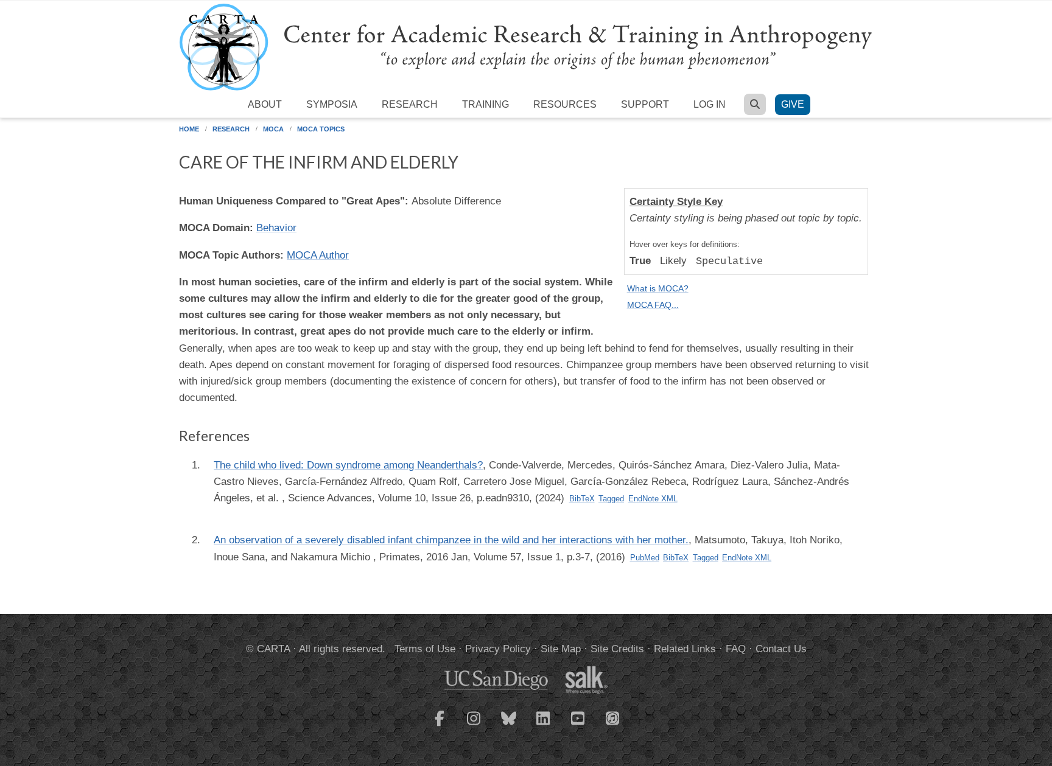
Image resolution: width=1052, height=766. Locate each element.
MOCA (273, 129)
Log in (709, 104)
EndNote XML (653, 498)
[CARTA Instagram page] (474, 726)
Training (485, 104)
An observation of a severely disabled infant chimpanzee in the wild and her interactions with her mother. (451, 540)
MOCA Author (318, 255)
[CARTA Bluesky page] (509, 726)
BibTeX (582, 498)
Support (645, 104)
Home (189, 129)
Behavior (276, 228)
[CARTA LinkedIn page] (543, 726)
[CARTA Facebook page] (439, 726)
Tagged (611, 498)
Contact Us (781, 649)
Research (410, 104)
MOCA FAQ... (653, 305)
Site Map (561, 649)
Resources (565, 104)
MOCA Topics (321, 129)
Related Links (685, 649)
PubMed (644, 557)
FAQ (736, 649)
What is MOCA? (658, 288)
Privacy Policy (498, 649)
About (265, 104)
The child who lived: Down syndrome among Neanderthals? (348, 465)
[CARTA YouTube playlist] (578, 726)
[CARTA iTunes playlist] (613, 717)
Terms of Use (424, 649)
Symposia (331, 104)
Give (792, 104)
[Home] (526, 46)
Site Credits (617, 649)
